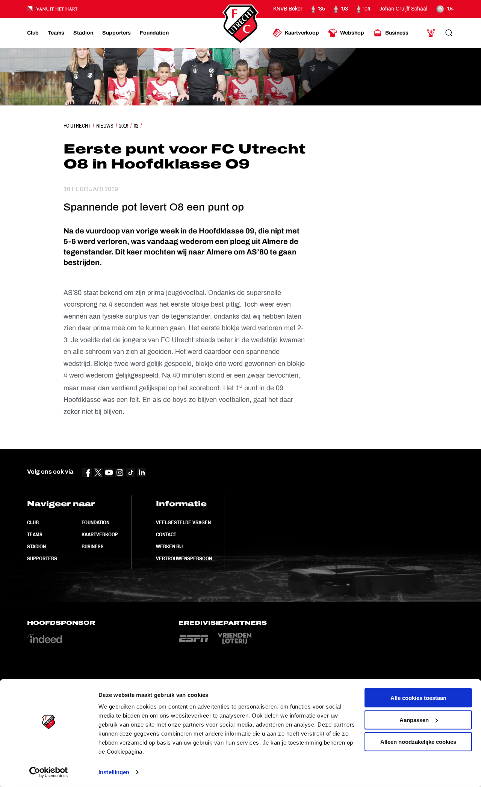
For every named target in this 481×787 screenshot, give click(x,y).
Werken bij (169, 546)
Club (33, 522)
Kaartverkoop (100, 534)
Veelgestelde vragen (183, 522)
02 (136, 125)
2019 (123, 125)
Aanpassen (414, 719)
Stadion (36, 546)
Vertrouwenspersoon (184, 558)
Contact (166, 534)
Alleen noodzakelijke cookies (418, 742)
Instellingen (113, 772)
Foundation (95, 522)
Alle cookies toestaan (418, 698)
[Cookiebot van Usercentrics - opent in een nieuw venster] (49, 772)
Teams (34, 534)
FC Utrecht (77, 125)
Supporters (42, 558)
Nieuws (104, 125)
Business (93, 546)
